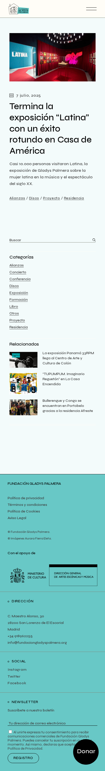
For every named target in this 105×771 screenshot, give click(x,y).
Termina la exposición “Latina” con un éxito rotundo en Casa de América (50, 128)
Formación (18, 299)
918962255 (23, 636)
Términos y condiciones (27, 505)
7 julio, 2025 (28, 95)
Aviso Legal (17, 518)
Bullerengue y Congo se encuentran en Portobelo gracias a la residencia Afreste (68, 405)
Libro (13, 306)
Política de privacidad (26, 498)
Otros (14, 313)
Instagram (17, 669)
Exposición (18, 293)
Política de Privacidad (25, 748)
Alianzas (17, 198)
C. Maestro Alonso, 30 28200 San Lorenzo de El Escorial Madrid (36, 623)
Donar (86, 751)
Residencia (74, 198)
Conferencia (20, 279)
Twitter (14, 676)
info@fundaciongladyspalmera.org (37, 642)
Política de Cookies (24, 511)
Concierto (17, 272)
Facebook (17, 683)
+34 (11, 636)
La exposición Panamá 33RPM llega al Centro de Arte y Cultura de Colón (68, 358)
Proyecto (51, 198)
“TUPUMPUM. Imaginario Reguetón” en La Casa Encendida (64, 379)
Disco (34, 198)
